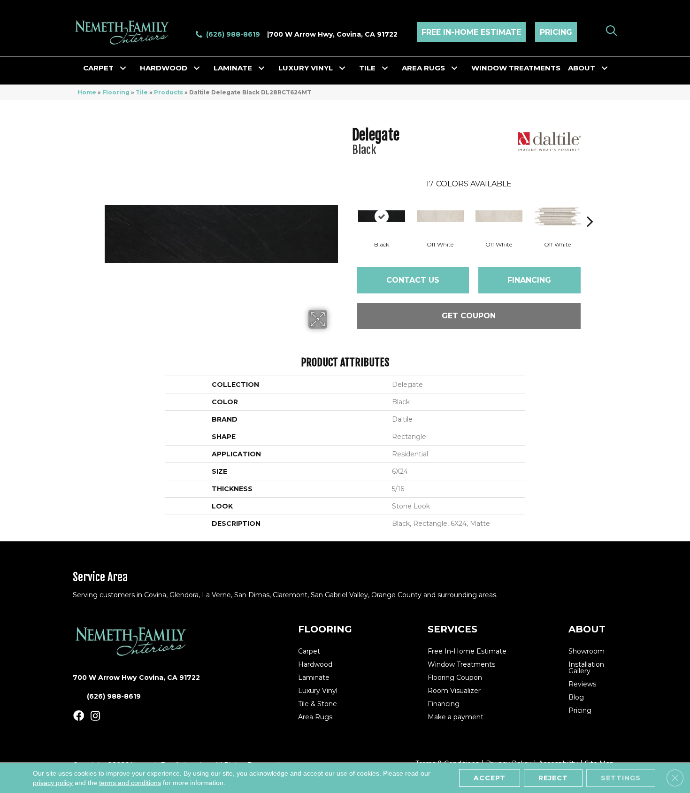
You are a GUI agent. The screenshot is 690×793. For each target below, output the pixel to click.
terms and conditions (130, 782)
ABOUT (587, 629)
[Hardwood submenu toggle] (196, 68)
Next (590, 207)
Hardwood (163, 67)
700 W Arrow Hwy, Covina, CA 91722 (333, 34)
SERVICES (452, 629)
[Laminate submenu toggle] (261, 68)
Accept (490, 778)
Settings (621, 778)
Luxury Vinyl (305, 67)
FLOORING (325, 629)
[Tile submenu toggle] (385, 68)
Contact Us (412, 280)
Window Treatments (515, 67)
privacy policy (53, 782)
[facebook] (78, 716)
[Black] (381, 216)
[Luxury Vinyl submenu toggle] (342, 68)
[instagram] (95, 716)
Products (168, 92)
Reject (553, 778)
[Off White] (440, 216)
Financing (529, 280)
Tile (367, 67)
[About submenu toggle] (604, 68)
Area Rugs (423, 67)
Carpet (98, 67)
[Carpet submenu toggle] (123, 68)
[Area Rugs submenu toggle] (454, 68)
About (581, 67)
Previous (347, 207)
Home (86, 92)
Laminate (233, 67)
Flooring (116, 92)
